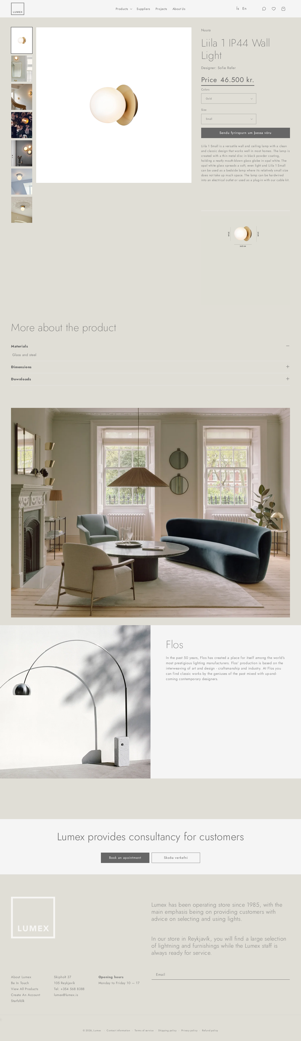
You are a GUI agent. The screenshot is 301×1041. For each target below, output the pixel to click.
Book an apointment (125, 857)
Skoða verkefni (176, 857)
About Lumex (21, 977)
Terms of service (144, 1030)
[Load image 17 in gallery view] (21, 181)
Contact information (118, 1030)
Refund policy (210, 1030)
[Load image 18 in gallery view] (21, 210)
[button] (123, 8)
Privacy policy (189, 1030)
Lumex (97, 1030)
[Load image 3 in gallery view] (21, 68)
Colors (205, 89)
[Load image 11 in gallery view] (21, 125)
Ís (237, 8)
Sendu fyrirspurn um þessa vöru (245, 132)
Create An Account (25, 994)
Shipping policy (167, 1030)
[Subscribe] (285, 975)
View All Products (24, 989)
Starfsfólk (18, 1000)
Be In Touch (20, 983)
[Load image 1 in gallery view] (21, 40)
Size (204, 110)
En (244, 8)
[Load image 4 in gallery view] (21, 97)
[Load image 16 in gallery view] (21, 153)
